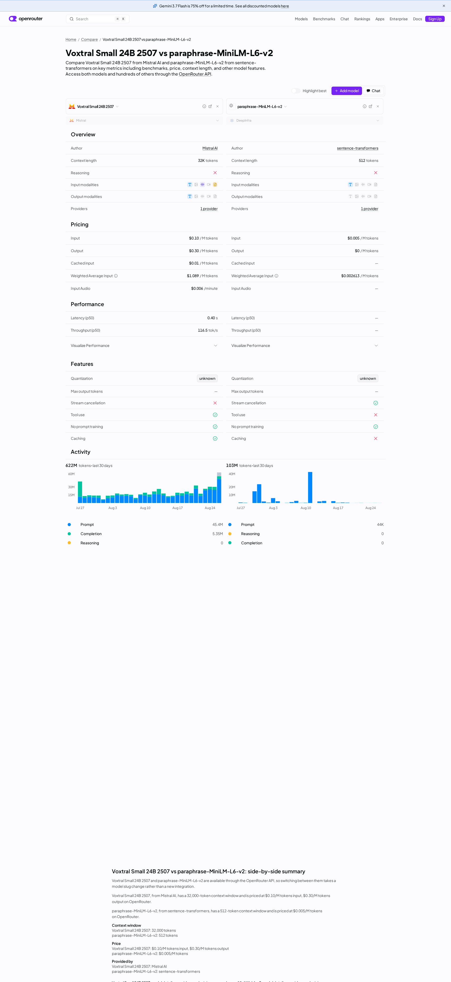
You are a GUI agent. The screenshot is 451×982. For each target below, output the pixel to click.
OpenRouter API (195, 74)
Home (71, 39)
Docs (417, 18)
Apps (379, 18)
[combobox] (144, 120)
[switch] (308, 90)
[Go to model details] (210, 106)
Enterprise (399, 18)
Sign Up (435, 18)
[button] (144, 524)
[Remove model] (217, 106)
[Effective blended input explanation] (116, 276)
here (285, 5)
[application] (144, 491)
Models (301, 18)
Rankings (362, 18)
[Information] (204, 106)
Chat (344, 18)
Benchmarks (324, 18)
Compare (89, 39)
